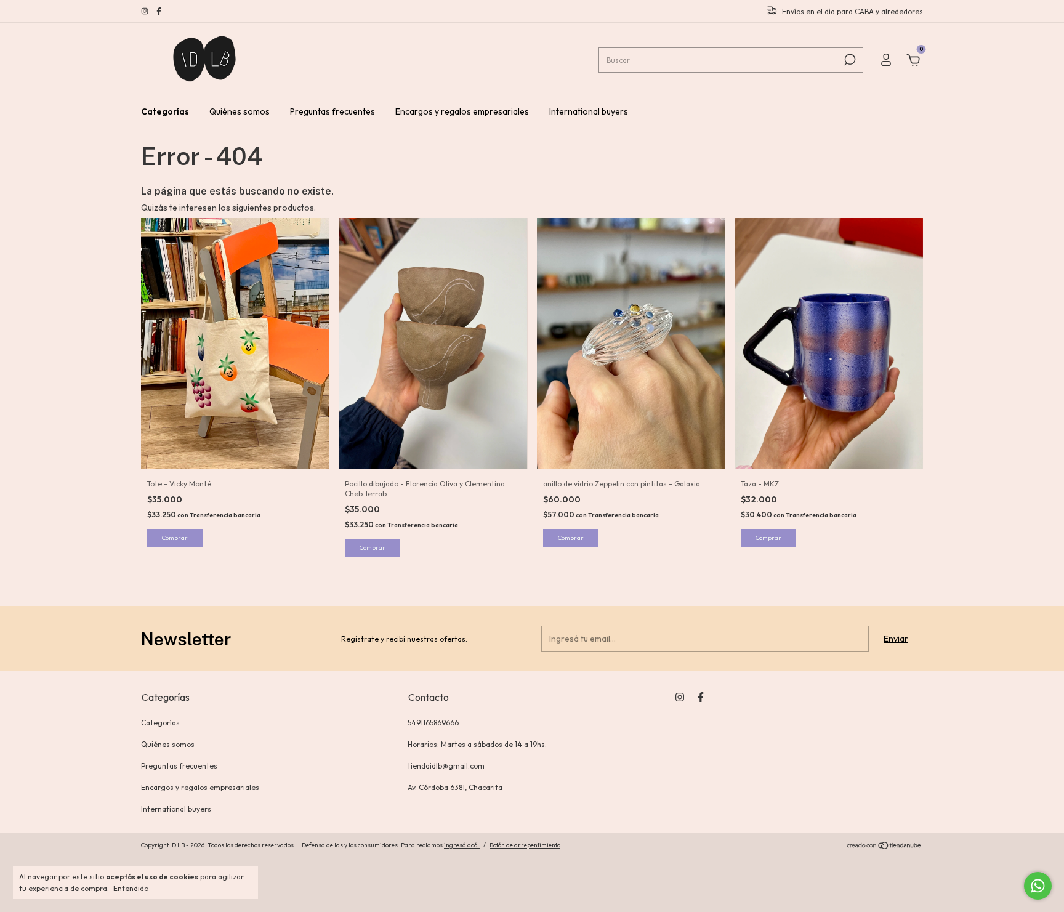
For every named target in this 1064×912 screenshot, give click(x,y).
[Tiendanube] (884, 846)
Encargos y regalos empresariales (462, 111)
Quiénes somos (239, 111)
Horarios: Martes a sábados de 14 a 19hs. (477, 744)
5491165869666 (433, 722)
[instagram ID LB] (145, 11)
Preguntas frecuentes (332, 111)
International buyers (588, 111)
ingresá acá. (462, 845)
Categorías (165, 111)
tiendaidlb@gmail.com (446, 765)
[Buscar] (848, 59)
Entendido (130, 888)
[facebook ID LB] (159, 11)
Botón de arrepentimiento (525, 845)
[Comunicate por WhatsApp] (1038, 886)
